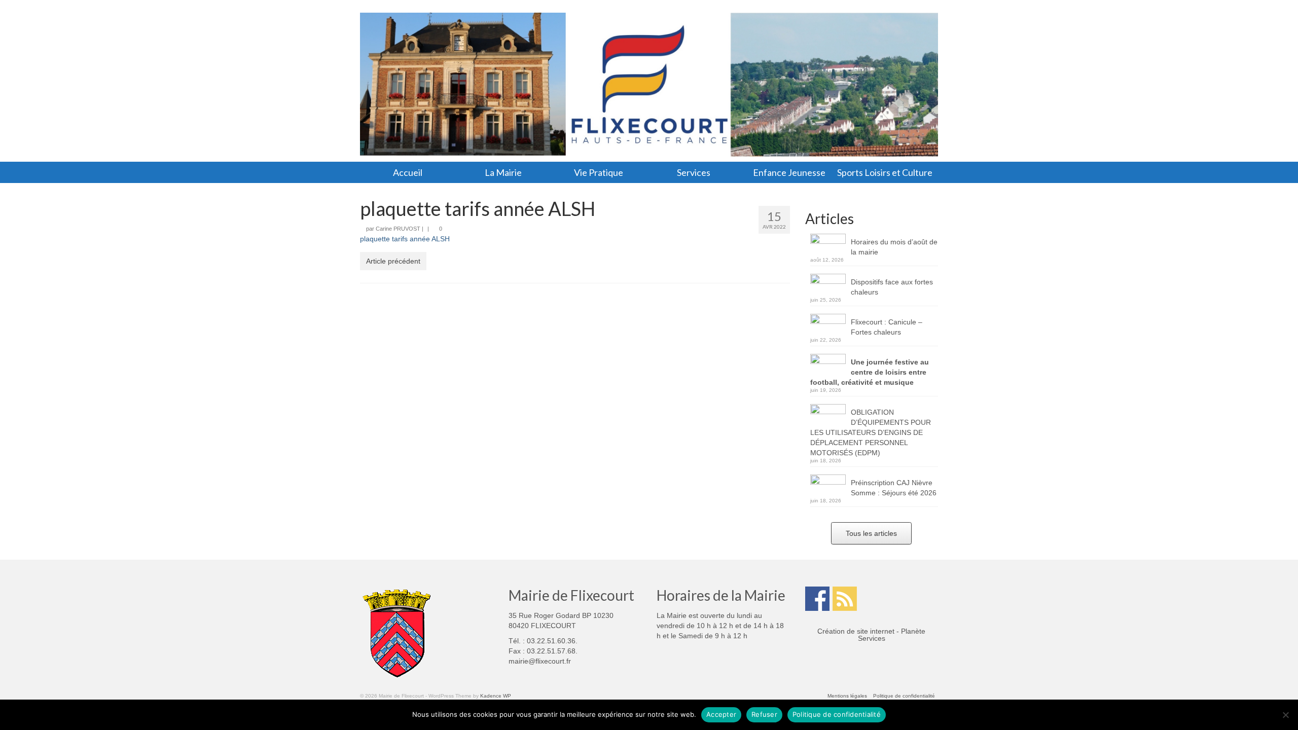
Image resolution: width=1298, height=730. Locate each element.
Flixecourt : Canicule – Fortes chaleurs (886, 327)
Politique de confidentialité (836, 714)
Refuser (764, 714)
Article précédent (393, 261)
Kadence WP (495, 696)
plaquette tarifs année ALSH (405, 239)
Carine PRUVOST (398, 229)
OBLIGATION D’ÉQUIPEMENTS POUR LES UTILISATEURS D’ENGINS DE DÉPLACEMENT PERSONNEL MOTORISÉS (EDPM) (870, 432)
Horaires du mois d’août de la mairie (894, 247)
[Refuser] (1285, 715)
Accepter (721, 714)
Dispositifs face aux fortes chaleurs (892, 287)
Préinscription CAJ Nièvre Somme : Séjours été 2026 (893, 488)
